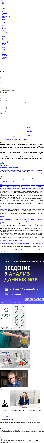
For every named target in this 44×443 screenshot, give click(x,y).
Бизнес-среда (3, 8)
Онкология (3, 45)
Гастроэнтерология (4, 22)
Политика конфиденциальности (5, 416)
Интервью (29, 128)
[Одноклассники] (1, 163)
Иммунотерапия (3, 29)
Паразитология (3, 47)
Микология (3, 38)
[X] (3, 163)
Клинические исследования (5, 32)
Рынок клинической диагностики (6, 53)
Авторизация (14, 139)
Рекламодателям (3, 5)
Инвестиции (3, 30)
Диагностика (3, 25)
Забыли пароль (2, 69)
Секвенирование (4, 54)
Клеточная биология (4, 31)
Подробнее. (4, 222)
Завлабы (1, 389)
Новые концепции (4, 43)
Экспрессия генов (4, 60)
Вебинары (3, 20)
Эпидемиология (3, 61)
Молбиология (3, 39)
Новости (3, 2)
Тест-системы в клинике (4, 57)
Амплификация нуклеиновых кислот (6, 16)
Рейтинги (3, 50)
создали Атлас (13, 244)
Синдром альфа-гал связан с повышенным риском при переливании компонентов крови (10, 349)
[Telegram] (2, 163)
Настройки (12, 419)
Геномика (3, 24)
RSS (2, 413)
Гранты (2, 11)
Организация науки (4, 46)
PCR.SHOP (3, 4)
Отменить (7, 442)
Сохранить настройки (3, 442)
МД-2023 (3, 33)
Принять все (8, 419)
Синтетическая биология (5, 55)
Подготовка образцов (4, 48)
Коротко (3, 10)
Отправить (2, 113)
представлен (23, 209)
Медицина (3, 35)
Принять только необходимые (4, 419)
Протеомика (3, 49)
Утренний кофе (3, 58)
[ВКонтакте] (0, 163)
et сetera (2, 15)
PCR (2, 14)
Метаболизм (3, 36)
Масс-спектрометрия (4, 34)
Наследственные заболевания (5, 41)
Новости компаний (4, 9)
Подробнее (22, 197)
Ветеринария (3, 21)
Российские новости (4, 52)
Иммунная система (4, 28)
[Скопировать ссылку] (4, 163)
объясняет (28, 175)
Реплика (3, 6)
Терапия (3, 56)
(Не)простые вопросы (4, 13)
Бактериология (3, 17)
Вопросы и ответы (4, 7)
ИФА (2, 27)
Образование (3, 3)
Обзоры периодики (4, 44)
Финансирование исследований (5, 59)
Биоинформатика (4, 18)
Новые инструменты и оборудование (6, 42)
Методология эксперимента (5, 37)
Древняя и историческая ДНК (5, 26)
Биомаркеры (3, 19)
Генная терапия (3, 23)
